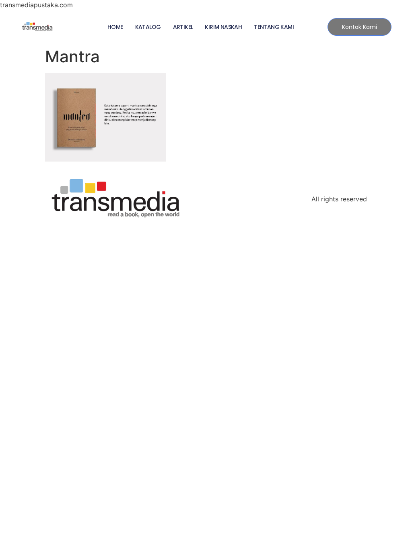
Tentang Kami (274, 27)
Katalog (148, 27)
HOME (115, 27)
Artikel (183, 27)
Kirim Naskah (223, 27)
